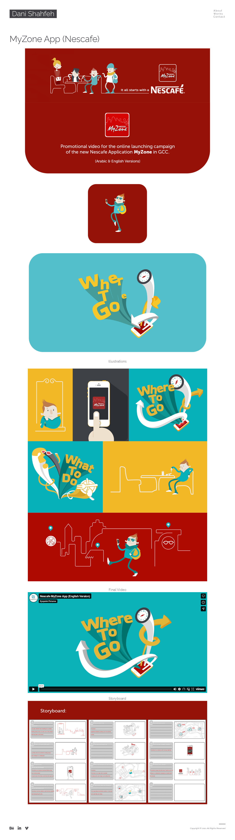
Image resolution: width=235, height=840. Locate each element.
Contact (219, 17)
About (218, 11)
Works (218, 14)
